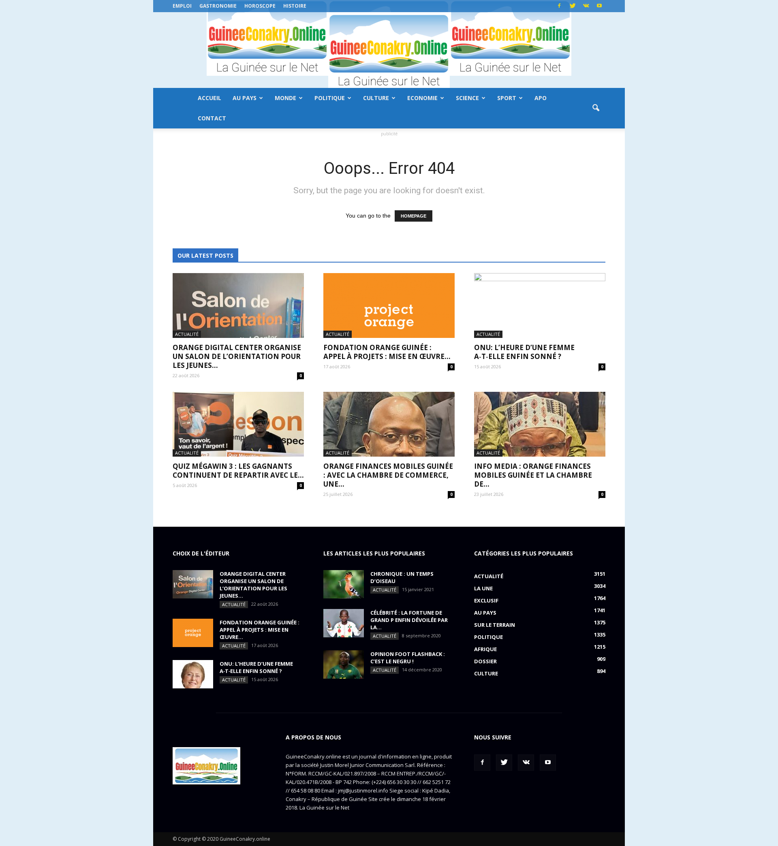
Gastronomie (218, 5)
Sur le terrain (494, 624)
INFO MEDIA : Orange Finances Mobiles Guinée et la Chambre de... (533, 475)
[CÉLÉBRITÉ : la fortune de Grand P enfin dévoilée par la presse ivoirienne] (343, 623)
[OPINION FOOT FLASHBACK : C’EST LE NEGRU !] (343, 664)
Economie (422, 98)
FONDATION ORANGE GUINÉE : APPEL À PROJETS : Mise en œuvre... (387, 352)
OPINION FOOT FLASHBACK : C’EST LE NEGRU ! (407, 657)
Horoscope (260, 5)
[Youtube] (599, 6)
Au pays (244, 98)
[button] (595, 108)
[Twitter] (572, 6)
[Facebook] (559, 6)
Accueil (209, 98)
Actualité (187, 334)
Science (467, 98)
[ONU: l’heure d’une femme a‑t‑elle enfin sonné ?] (539, 305)
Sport (506, 98)
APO (540, 98)
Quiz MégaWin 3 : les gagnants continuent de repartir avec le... (238, 470)
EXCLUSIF (486, 600)
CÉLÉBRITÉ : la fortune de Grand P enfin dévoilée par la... (409, 620)
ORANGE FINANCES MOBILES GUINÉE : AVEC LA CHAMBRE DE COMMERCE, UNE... (388, 475)
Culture (376, 98)
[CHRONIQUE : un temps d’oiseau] (343, 584)
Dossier (485, 661)
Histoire (294, 5)
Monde (285, 98)
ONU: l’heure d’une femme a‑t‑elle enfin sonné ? (524, 352)
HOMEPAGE (413, 216)
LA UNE (483, 588)
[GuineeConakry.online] (389, 50)
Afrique (485, 649)
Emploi (182, 5)
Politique (329, 98)
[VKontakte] (586, 6)
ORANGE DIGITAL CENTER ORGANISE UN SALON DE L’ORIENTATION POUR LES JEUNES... (237, 356)
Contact (212, 118)
